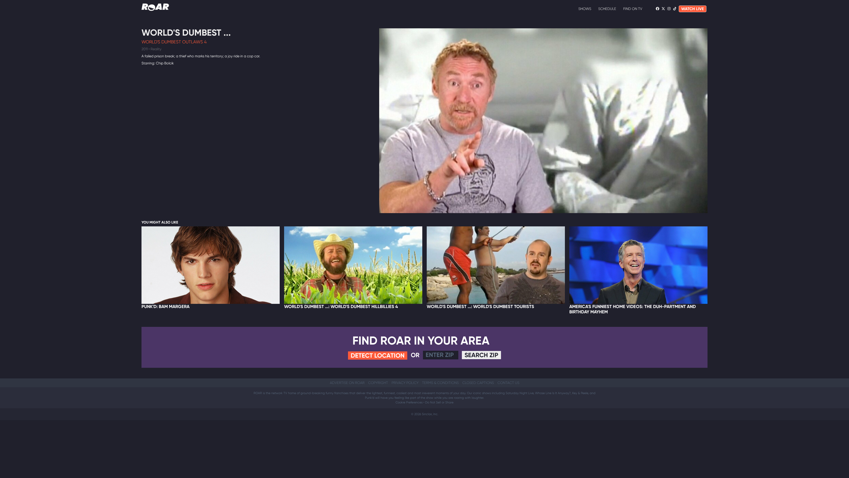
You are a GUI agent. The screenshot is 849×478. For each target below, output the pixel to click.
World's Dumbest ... (186, 32)
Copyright (378, 383)
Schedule (607, 9)
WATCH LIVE (692, 8)
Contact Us (508, 383)
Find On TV (632, 9)
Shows (584, 9)
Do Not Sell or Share (439, 402)
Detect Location (378, 355)
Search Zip (481, 355)
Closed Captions (478, 383)
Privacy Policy (405, 383)
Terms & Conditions (440, 383)
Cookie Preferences (409, 402)
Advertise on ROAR (347, 383)
